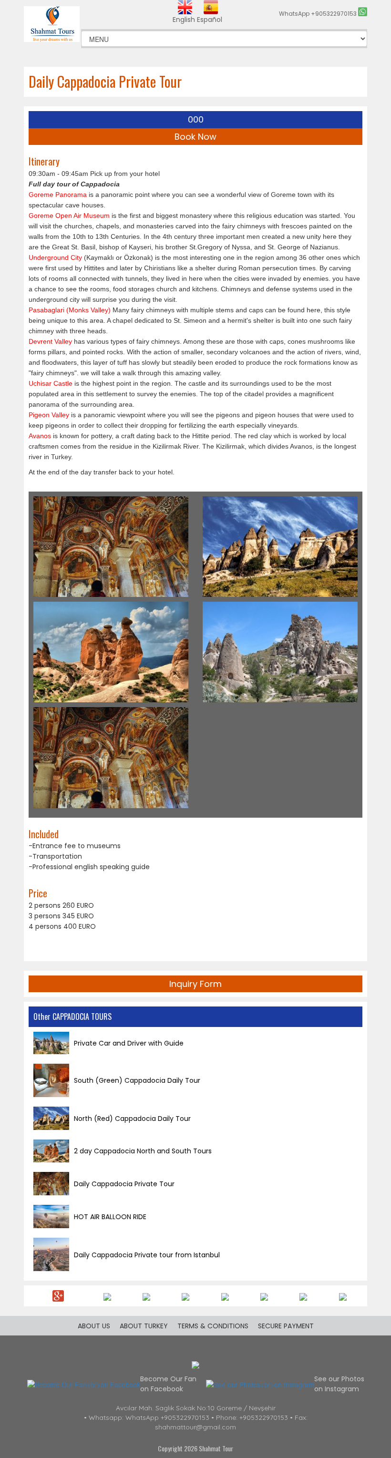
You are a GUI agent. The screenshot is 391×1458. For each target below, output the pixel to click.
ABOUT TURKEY (144, 1326)
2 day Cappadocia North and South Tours (143, 1151)
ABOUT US (94, 1326)
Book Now (195, 137)
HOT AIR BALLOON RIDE (110, 1217)
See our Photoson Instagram (339, 1384)
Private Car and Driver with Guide (129, 1043)
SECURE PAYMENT (286, 1326)
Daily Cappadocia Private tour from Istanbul (147, 1255)
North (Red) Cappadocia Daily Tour (132, 1118)
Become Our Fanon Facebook (168, 1384)
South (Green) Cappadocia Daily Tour (137, 1080)
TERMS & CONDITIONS (212, 1326)
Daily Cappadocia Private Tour (124, 1184)
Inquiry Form (195, 984)
